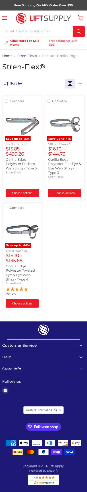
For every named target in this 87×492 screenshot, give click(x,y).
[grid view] (70, 84)
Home (7, 56)
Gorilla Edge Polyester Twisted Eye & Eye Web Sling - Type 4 (20, 272)
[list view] (80, 84)
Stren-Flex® (27, 56)
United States (41, 410)
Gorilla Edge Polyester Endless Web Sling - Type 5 (21, 163)
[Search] (79, 31)
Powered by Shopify (43, 470)
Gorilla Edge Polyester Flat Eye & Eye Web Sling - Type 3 (64, 166)
